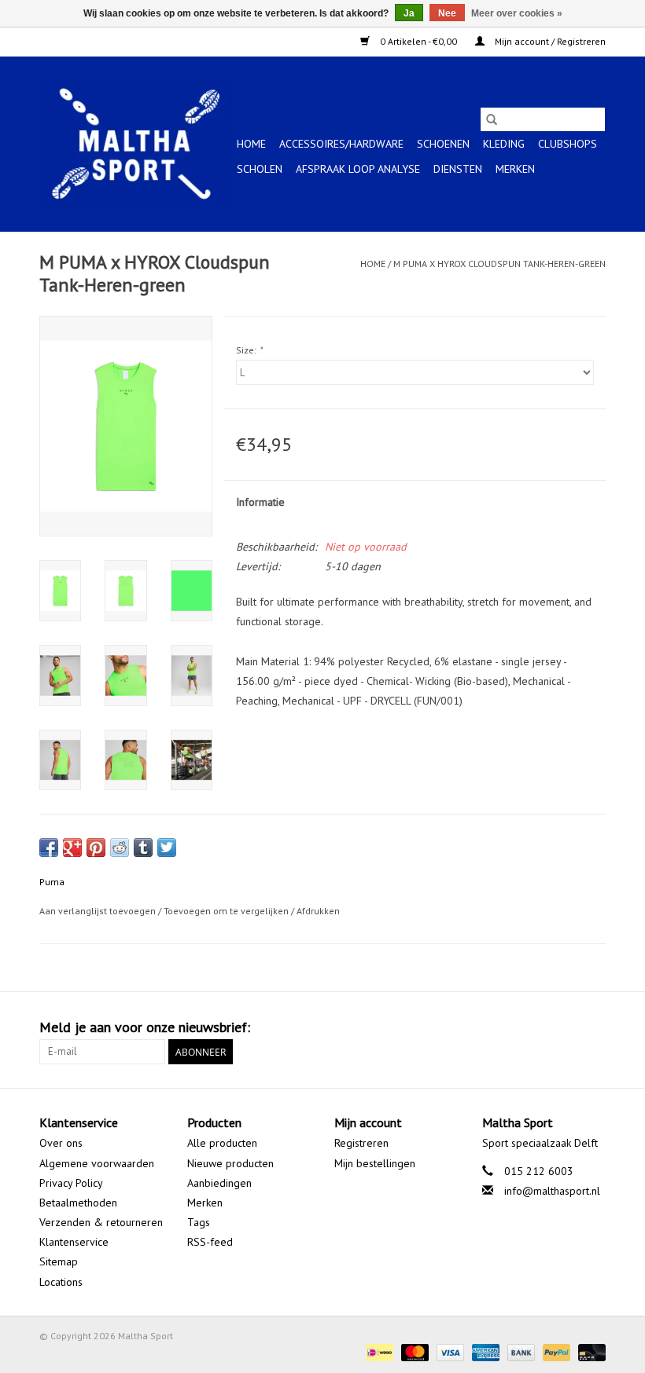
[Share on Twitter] (166, 847)
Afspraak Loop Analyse (358, 169)
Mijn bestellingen (374, 1163)
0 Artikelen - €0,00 (418, 41)
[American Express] (484, 1351)
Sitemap (58, 1261)
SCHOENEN (443, 144)
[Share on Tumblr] (143, 847)
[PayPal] (555, 1351)
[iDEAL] (377, 1351)
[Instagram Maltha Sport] (593, 1027)
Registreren (361, 1143)
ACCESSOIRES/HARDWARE (341, 144)
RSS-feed (210, 1242)
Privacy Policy (71, 1183)
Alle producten (222, 1143)
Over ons (61, 1143)
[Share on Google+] (72, 847)
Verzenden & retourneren (101, 1222)
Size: (249, 350)
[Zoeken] (491, 119)
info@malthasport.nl (552, 1191)
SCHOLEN (259, 169)
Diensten (457, 169)
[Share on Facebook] (48, 847)
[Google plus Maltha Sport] (564, 1027)
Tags (198, 1222)
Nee (447, 13)
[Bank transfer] (519, 1351)
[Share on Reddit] (119, 847)
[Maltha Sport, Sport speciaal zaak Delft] (135, 143)
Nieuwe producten (230, 1163)
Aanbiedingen (219, 1183)
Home (251, 144)
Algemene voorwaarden (96, 1163)
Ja (409, 13)
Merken (515, 169)
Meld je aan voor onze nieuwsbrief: (144, 1027)
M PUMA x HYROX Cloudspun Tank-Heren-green (499, 263)
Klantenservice (74, 1242)
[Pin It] (96, 847)
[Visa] (448, 1351)
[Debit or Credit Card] (589, 1351)
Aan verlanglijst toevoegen (98, 911)
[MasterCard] (413, 1351)
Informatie (260, 502)
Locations (61, 1282)
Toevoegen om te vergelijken (227, 911)
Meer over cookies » (516, 13)
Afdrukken (318, 911)
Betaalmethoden (78, 1202)
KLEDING (504, 144)
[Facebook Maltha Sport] (536, 1027)
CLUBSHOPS (567, 144)
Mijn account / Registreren (549, 41)
